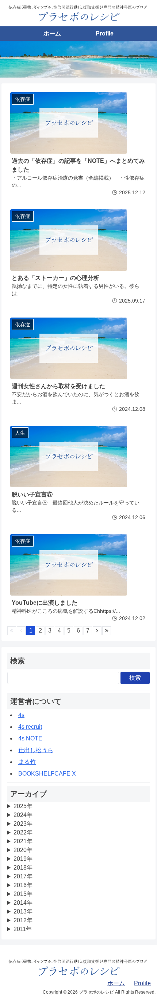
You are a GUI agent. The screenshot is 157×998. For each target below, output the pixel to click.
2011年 (23, 929)
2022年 (23, 832)
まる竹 (27, 762)
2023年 (23, 824)
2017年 (23, 876)
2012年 (23, 920)
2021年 (23, 841)
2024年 (23, 815)
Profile (105, 33)
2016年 (23, 885)
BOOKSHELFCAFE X (47, 773)
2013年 (23, 911)
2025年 (23, 806)
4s (21, 715)
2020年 (23, 850)
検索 (135, 678)
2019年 (23, 859)
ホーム (52, 33)
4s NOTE (30, 738)
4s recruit (30, 727)
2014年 (23, 903)
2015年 (23, 894)
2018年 (23, 867)
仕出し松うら (35, 750)
